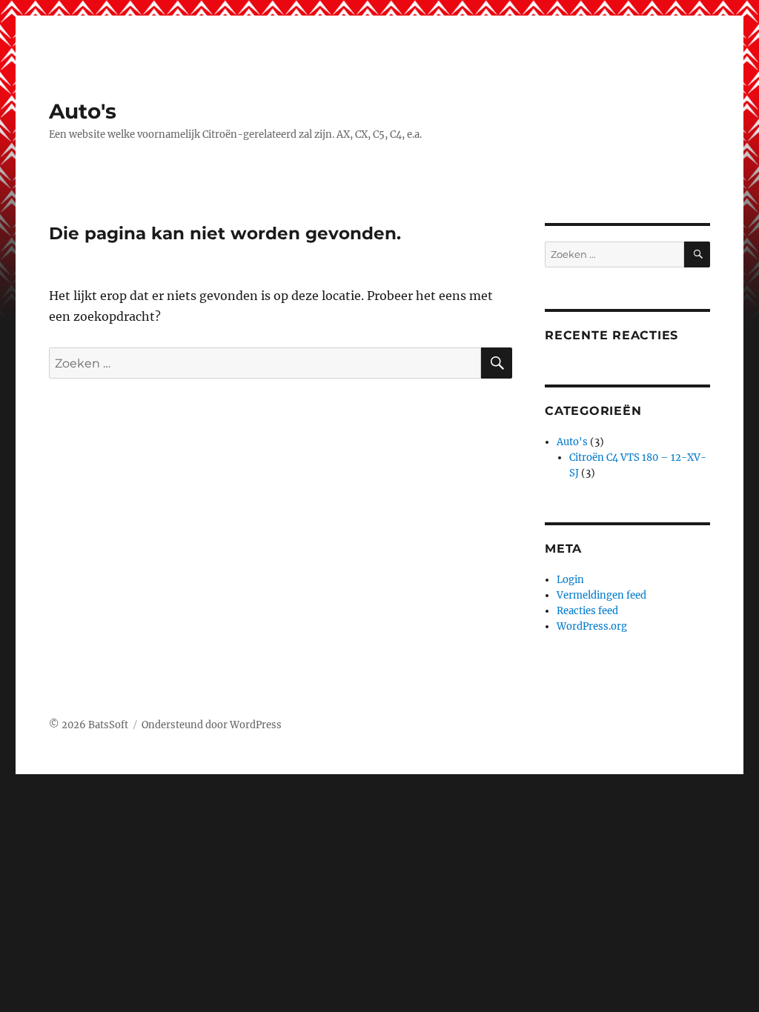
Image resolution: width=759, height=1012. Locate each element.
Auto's (82, 111)
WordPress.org (592, 626)
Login (570, 579)
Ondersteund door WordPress (212, 725)
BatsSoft (108, 725)
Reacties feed (587, 611)
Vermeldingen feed (601, 595)
